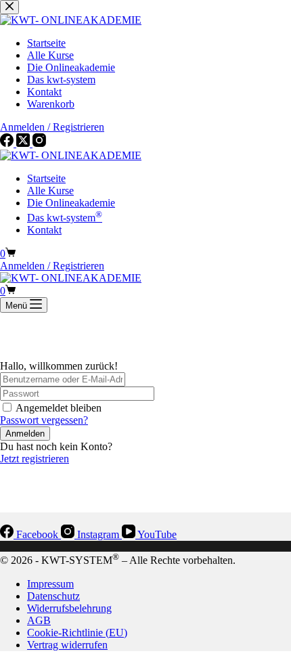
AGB (39, 620)
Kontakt (44, 230)
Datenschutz (53, 596)
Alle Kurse (50, 190)
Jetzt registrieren (34, 458)
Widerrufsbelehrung (69, 608)
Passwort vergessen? (44, 420)
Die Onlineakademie (71, 202)
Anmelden (25, 433)
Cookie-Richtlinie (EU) (77, 632)
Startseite (46, 178)
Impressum (50, 584)
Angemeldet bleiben (59, 408)
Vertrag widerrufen (67, 644)
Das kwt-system (64, 217)
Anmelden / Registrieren (52, 265)
